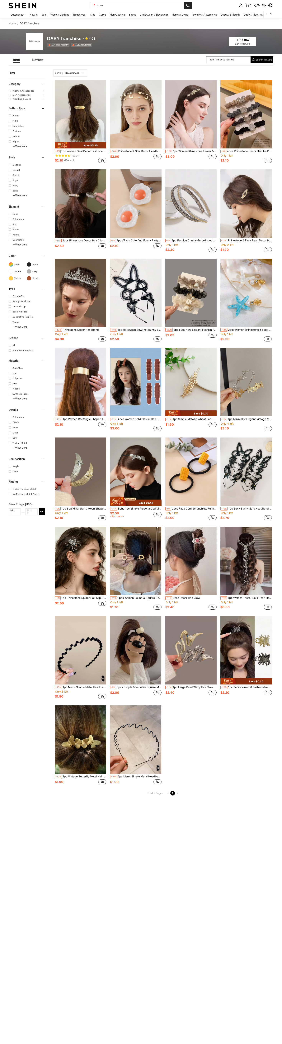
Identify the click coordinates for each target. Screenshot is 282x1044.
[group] (27, 90)
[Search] (188, 5)
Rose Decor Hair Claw (183, 597)
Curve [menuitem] (102, 14)
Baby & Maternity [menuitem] (254, 14)
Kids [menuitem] (92, 14)
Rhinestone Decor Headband (77, 329)
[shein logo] (22, 5)
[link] (248, 5)
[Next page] (177, 793)
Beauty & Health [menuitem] (230, 14)
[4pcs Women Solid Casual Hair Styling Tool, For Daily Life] (136, 382)
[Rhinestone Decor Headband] (80, 293)
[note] (80, 145)
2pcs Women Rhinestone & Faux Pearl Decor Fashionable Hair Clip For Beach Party (246, 329)
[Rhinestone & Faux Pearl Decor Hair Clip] (246, 203)
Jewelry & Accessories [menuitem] (204, 14)
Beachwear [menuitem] (80, 14)
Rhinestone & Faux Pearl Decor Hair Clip (246, 240)
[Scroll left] (266, 14)
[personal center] (240, 5)
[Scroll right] (271, 14)
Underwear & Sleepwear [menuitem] (154, 14)
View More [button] (21, 146)
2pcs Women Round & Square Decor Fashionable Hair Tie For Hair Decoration (136, 597)
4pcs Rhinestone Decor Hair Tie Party (246, 151)
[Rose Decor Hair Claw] (191, 561)
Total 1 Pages (155, 793)
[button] (263, 5)
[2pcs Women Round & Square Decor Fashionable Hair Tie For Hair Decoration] (136, 561)
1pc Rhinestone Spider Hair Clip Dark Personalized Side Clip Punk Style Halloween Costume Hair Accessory (81, 597)
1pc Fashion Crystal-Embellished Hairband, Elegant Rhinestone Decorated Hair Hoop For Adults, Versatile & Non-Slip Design (191, 240)
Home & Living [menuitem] (180, 14)
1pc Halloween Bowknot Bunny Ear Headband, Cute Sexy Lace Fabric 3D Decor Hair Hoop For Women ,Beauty (136, 329)
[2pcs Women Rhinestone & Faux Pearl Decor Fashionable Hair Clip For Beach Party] (246, 293)
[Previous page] (168, 793)
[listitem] (59, 45)
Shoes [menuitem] (132, 14)
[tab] (16, 60)
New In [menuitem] (34, 14)
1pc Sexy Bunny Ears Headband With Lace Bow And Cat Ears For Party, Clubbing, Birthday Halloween (246, 508)
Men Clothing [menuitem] (117, 14)
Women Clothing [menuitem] (59, 14)
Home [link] (12, 23)
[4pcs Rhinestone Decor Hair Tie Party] (246, 114)
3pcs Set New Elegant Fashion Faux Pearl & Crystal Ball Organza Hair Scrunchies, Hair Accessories (191, 329)
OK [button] (42, 511)
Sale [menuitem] (43, 14)
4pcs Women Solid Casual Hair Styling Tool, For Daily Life (136, 419)
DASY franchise (64, 38)
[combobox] (70, 73)
